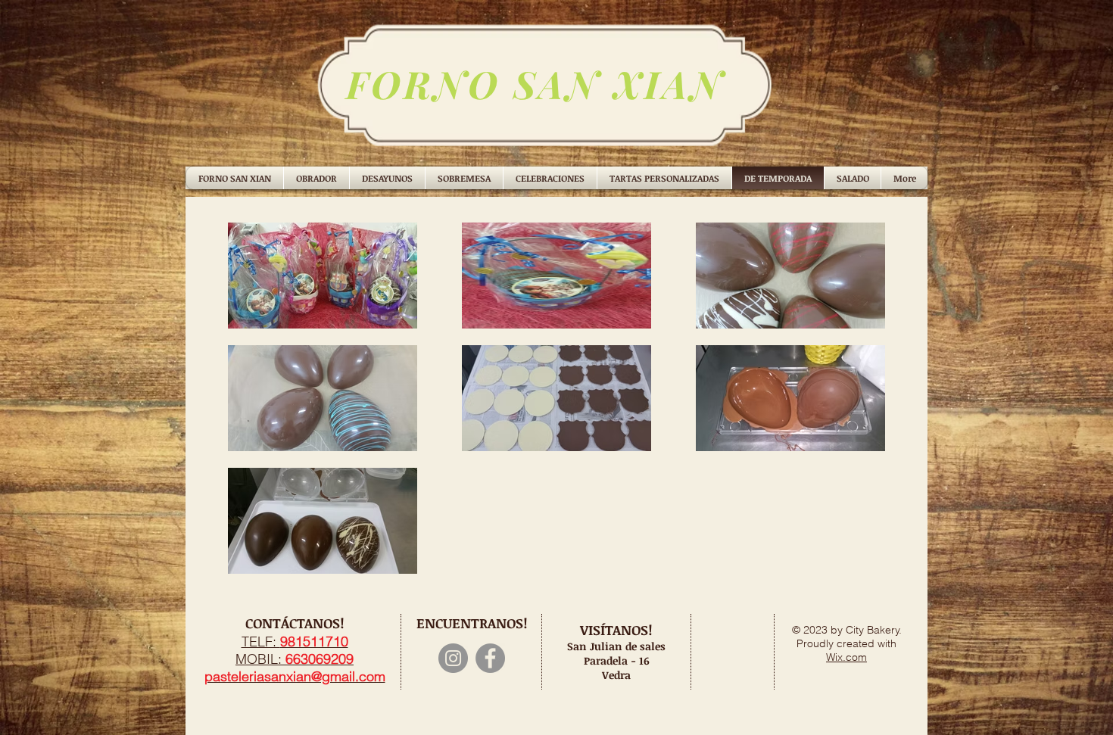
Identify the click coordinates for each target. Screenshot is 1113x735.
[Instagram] (453, 658)
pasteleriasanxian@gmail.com (294, 676)
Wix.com (846, 657)
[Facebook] (490, 658)
